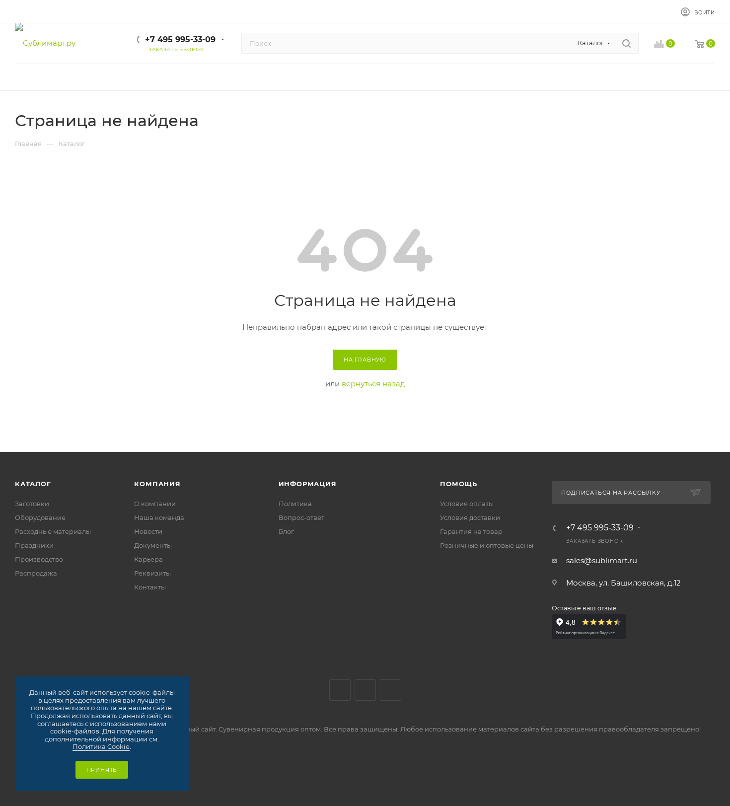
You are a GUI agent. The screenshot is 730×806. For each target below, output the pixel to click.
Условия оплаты (467, 504)
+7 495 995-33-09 (180, 39)
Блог (286, 531)
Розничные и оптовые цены (486, 545)
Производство (39, 559)
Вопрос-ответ (301, 517)
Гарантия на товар (471, 531)
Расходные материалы (53, 531)
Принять (102, 769)
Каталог (33, 484)
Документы (153, 545)
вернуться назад (373, 383)
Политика (295, 504)
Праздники (34, 545)
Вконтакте (340, 690)
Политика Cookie (101, 746)
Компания (157, 484)
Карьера (148, 559)
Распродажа (36, 573)
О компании (155, 504)
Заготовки (32, 504)
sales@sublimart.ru (601, 560)
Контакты (150, 587)
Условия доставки (470, 517)
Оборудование (40, 517)
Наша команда (159, 517)
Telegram (365, 690)
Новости (148, 531)
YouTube (390, 690)
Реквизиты (152, 573)
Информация (308, 484)
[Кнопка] (626, 43)
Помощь (458, 484)
